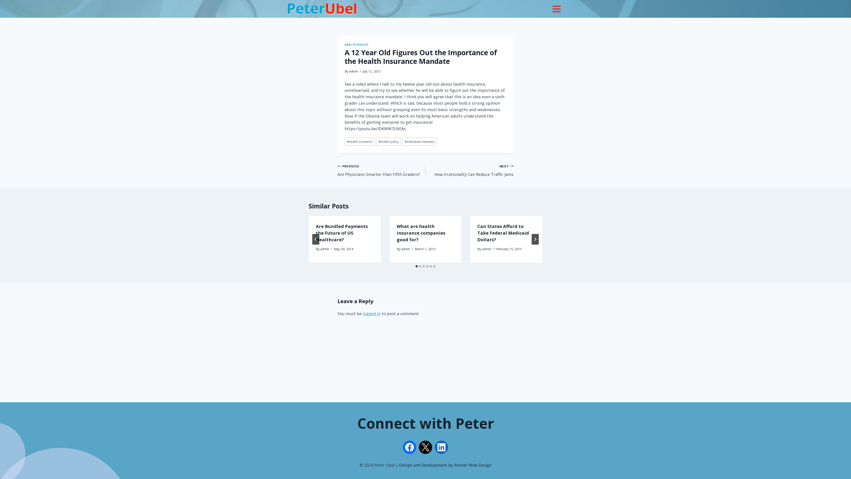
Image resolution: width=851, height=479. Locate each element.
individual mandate (419, 141)
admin (353, 71)
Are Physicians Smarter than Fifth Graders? (379, 170)
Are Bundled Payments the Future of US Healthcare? (342, 233)
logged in (372, 313)
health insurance (360, 141)
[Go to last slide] (315, 239)
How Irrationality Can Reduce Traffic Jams (473, 170)
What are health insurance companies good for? (421, 233)
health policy (388, 141)
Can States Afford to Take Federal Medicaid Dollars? (503, 233)
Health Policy (356, 45)
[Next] (535, 239)
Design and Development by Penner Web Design (445, 465)
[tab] (417, 266)
